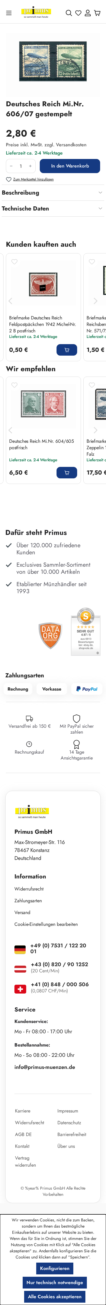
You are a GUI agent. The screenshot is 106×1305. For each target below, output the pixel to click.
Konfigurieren (54, 1268)
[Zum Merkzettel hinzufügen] (14, 262)
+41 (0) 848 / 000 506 (60, 984)
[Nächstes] (95, 301)
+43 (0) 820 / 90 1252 (59, 964)
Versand (22, 912)
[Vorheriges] (10, 301)
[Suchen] (69, 13)
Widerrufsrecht (29, 889)
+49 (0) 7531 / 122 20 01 (58, 948)
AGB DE (23, 1134)
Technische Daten (25, 208)
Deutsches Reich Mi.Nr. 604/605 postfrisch (41, 444)
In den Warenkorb (70, 165)
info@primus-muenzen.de (44, 1067)
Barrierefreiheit (71, 1134)
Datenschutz (69, 1122)
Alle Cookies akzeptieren (55, 1296)
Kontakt (22, 1146)
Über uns (66, 1146)
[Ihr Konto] (87, 13)
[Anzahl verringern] (11, 166)
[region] (53, 65)
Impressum (67, 1110)
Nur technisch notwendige (54, 1282)
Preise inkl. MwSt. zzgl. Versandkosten (46, 144)
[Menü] (10, 12)
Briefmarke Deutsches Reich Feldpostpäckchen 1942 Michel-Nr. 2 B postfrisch (42, 324)
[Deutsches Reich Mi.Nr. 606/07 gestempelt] (53, 65)
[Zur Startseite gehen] (36, 13)
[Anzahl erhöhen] (30, 166)
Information (30, 876)
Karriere (22, 1110)
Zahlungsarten (28, 900)
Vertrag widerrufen (25, 1161)
